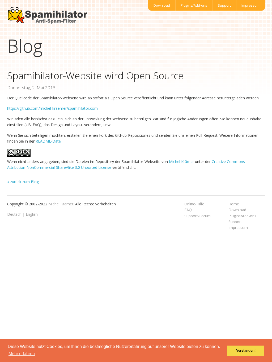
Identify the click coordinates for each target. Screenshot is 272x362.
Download (162, 5)
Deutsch (14, 214)
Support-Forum (197, 215)
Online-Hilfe (194, 203)
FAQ (188, 209)
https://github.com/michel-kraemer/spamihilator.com (52, 108)
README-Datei (49, 141)
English (32, 214)
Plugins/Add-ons (194, 5)
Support (224, 5)
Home (233, 203)
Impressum (250, 5)
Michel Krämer (181, 161)
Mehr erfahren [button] (21, 353)
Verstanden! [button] (246, 350)
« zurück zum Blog (23, 181)
